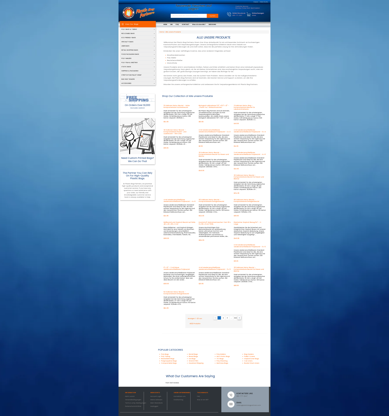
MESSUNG (212, 24)
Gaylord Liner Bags (251, 359)
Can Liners (248, 361)
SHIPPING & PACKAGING (129, 71)
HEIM (165, 24)
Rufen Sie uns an (239, 13)
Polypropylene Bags (169, 361)
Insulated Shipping (196, 363)
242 (235, 318)
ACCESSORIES (126, 83)
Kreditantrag (178, 400)
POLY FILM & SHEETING (129, 63)
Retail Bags (193, 354)
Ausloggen (154, 406)
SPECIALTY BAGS (127, 42)
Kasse (256, 2)
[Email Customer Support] (232, 404)
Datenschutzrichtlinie (133, 406)
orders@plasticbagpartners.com (249, 405)
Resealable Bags (167, 359)
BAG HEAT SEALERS (128, 79)
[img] (248, 14)
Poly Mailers (221, 354)
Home (162, 32)
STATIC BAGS (126, 67)
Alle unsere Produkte (173, 32)
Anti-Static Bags (223, 356)
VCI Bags (220, 359)
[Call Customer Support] (232, 395)
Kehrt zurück (130, 396)
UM (171, 24)
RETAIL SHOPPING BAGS (129, 50)
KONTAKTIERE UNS (245, 393)
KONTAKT (185, 24)
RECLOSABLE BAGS (128, 33)
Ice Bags (192, 359)
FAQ (177, 24)
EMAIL (239, 402)
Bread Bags (193, 356)
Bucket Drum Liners (251, 363)
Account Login (155, 396)
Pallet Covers (249, 356)
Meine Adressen (156, 400)
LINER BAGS (125, 46)
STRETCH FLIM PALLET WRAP (131, 75)
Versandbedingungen (133, 400)
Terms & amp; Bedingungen (135, 403)
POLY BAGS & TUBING (129, 29)
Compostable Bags (169, 363)
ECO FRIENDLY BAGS (128, 38)
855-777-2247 (237, 15)
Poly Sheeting (222, 361)
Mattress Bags (222, 363)
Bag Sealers (249, 354)
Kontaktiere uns (180, 396)
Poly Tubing (165, 356)
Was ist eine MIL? (199, 24)
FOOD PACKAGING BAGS (130, 54)
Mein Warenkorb (156, 403)
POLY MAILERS (126, 58)
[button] (236, 14)
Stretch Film (193, 361)
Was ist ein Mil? (202, 400)
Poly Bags (165, 354)
